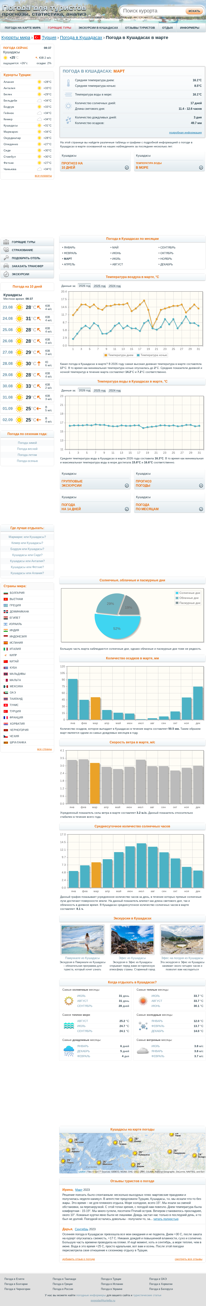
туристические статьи (147, 1295)
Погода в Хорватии (160, 1283)
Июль (81, 995)
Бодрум (9, 106)
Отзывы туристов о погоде (132, 1181)
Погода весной (27, 448)
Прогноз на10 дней (72, 165)
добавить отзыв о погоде (78, 1259)
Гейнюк (9, 113)
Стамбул (10, 156)
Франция (16, 717)
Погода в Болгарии (16, 1283)
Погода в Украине (111, 1289)
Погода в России (63, 1289)
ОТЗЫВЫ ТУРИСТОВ (140, 27)
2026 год (84, 285)
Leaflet (82, 1171)
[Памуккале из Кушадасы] (82, 954)
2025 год (99, 285)
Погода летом (27, 455)
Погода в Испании (112, 1283)
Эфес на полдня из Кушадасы (182, 958)
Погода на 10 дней (27, 286)
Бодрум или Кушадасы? (27, 549)
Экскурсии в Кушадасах (132, 918)
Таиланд (16, 698)
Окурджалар (12, 138)
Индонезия (18, 636)
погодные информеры (91, 1295)
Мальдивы (18, 673)
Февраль (157, 1026)
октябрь (166, 253)
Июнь (155, 1005)
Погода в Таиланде (64, 1278)
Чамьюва (10, 169)
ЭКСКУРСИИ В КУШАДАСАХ (98, 27)
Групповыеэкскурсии (72, 483)
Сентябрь (84, 1005)
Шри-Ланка (18, 742)
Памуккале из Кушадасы (82, 958)
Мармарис (11, 131)
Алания (9, 81)
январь (69, 247)
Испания (16, 642)
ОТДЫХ (167, 27)
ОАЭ (13, 692)
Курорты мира (15, 37)
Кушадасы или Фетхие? (27, 567)
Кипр (13, 655)
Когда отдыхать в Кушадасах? (132, 982)
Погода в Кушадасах (81, 37)
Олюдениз (11, 144)
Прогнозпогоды (143, 483)
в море (149, 165)
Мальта (15, 680)
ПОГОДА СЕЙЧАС (15, 47)
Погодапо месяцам (147, 507)
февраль (70, 253)
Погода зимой (27, 442)
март (68, 258)
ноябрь (166, 258)
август (117, 264)
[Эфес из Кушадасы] (132, 954)
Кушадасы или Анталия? (27, 561)
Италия (15, 648)
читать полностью (165, 1219)
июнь (116, 253)
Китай (14, 661)
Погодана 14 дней (71, 507)
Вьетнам (16, 599)
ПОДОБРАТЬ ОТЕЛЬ (26, 258)
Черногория (19, 729)
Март (78, 1189)
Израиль (15, 624)
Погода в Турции (111, 1278)
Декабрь (157, 1031)
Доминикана (19, 611)
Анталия (9, 88)
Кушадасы (11, 125)
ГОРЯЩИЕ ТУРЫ (59, 27)
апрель (69, 264)
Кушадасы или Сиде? (27, 555)
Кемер (8, 119)
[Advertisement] (132, 53)
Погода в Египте (14, 1278)
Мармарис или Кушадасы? (27, 537)
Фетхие (9, 162)
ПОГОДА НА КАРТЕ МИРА (23, 27)
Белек (8, 94)
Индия (14, 630)
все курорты (43, 175)
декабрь (166, 264)
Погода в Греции (63, 1283)
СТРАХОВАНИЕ (22, 250)
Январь (157, 1021)
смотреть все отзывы (188, 1259)
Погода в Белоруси (161, 1289)
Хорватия (17, 723)
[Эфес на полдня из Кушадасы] (182, 954)
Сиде (7, 150)
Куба (13, 667)
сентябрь (167, 247)
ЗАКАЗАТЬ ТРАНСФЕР (27, 266)
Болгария (17, 592)
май (115, 247)
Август (82, 1000)
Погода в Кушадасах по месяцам (132, 238)
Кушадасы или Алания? (27, 573)
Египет (15, 617)
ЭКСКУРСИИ (20, 274)
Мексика (16, 686)
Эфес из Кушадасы (132, 958)
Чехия (14, 736)
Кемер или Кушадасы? (27, 543)
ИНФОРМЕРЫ (189, 27)
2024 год (115, 285)
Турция (49, 37)
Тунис (14, 705)
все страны (44, 749)
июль (116, 258)
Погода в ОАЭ (158, 1278)
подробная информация (185, 132)
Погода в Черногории (17, 1289)
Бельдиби (10, 100)
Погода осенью (27, 461)
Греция (15, 605)
